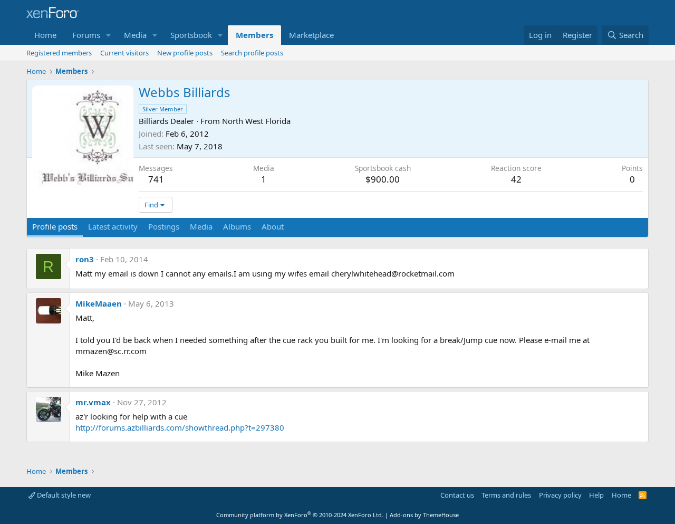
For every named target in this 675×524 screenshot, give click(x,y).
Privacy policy (560, 495)
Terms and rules (506, 495)
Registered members (59, 53)
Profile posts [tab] (55, 226)
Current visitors (124, 53)
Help (596, 495)
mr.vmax (93, 402)
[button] (108, 35)
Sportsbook (191, 35)
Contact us (457, 495)
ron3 (84, 259)
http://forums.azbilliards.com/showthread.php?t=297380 (179, 427)
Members (254, 35)
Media (135, 35)
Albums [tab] (237, 226)
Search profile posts (252, 53)
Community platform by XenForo (299, 515)
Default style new (63, 495)
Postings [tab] (163, 226)
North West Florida (256, 121)
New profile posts (185, 53)
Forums (86, 35)
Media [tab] (201, 226)
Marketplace (311, 35)
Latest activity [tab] (113, 226)
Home (45, 35)
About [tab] (273, 226)
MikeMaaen (98, 303)
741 (156, 179)
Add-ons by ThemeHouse (424, 515)
